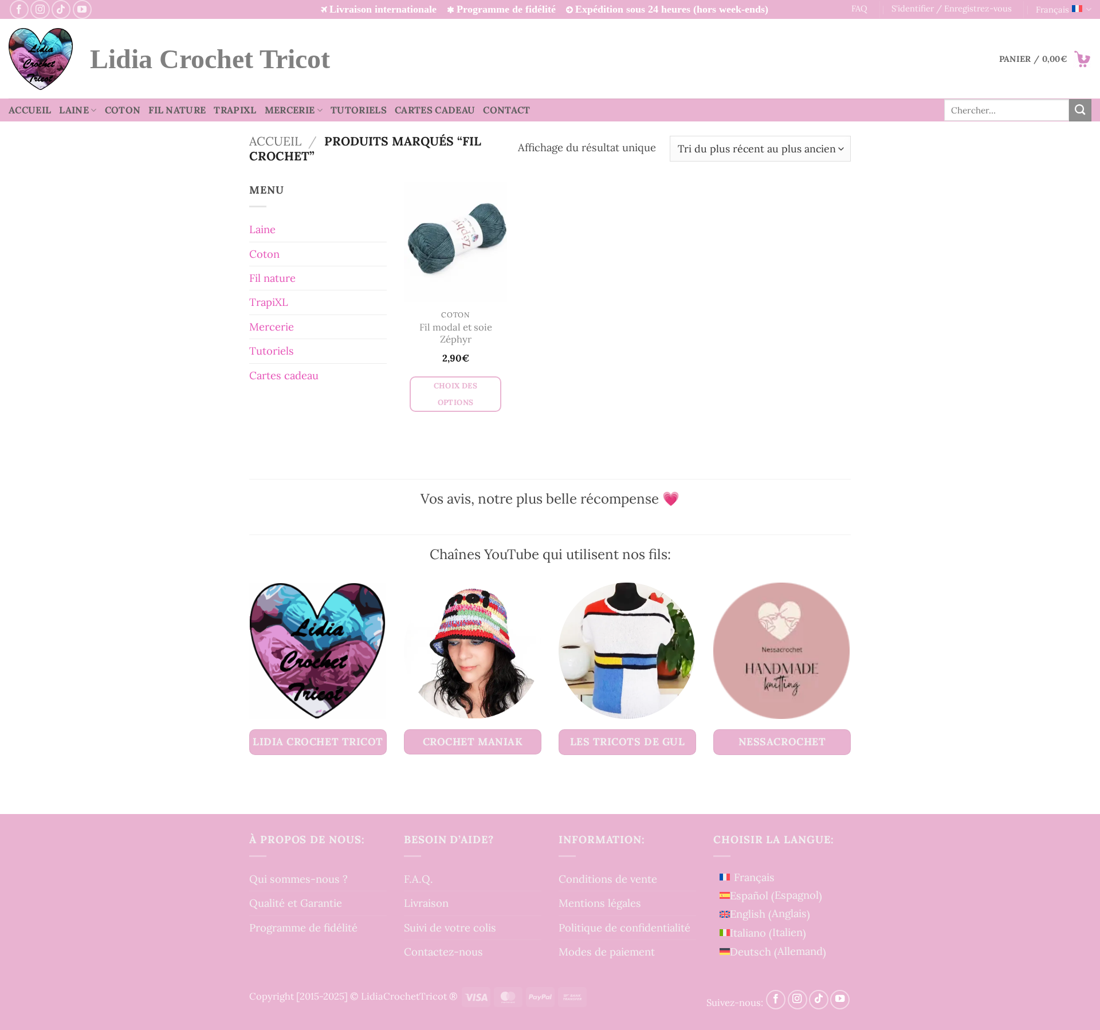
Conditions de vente (608, 879)
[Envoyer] (1080, 110)
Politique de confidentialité (624, 927)
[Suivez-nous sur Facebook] (19, 9)
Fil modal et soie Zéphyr (455, 333)
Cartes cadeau (435, 110)
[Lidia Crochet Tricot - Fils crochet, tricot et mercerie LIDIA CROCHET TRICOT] (41, 59)
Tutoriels (359, 110)
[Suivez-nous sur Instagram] (39, 9)
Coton (123, 110)
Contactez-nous (443, 951)
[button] (1045, 59)
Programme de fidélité (303, 927)
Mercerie (290, 110)
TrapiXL (235, 110)
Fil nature (177, 110)
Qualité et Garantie (295, 903)
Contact (506, 110)
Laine (74, 110)
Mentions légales (600, 903)
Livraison (426, 903)
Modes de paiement (607, 951)
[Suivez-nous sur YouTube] (82, 9)
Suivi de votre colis (450, 927)
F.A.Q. (418, 879)
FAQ (859, 8)
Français (1052, 9)
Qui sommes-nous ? (298, 879)
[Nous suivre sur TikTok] (61, 9)
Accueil (30, 110)
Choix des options (456, 394)
